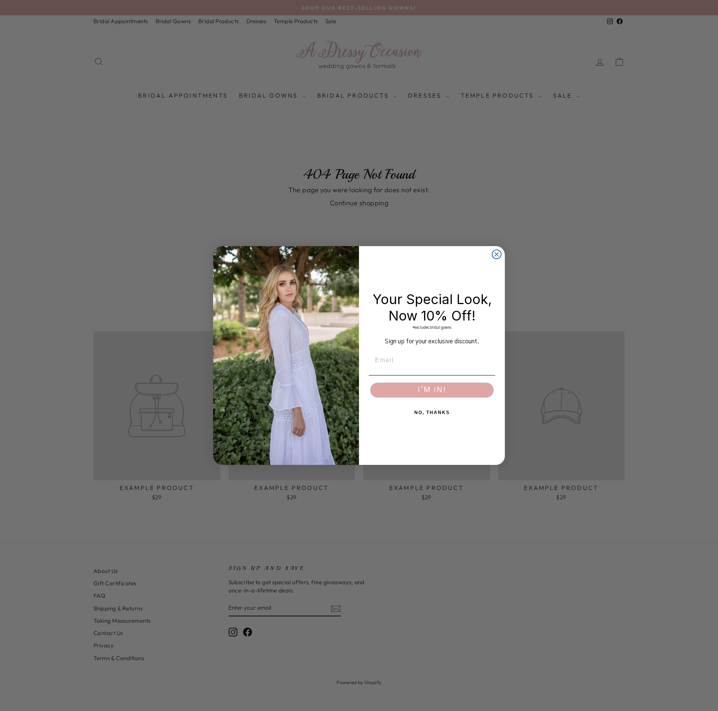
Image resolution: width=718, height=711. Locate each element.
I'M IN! (432, 390)
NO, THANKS (432, 412)
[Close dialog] (496, 254)
